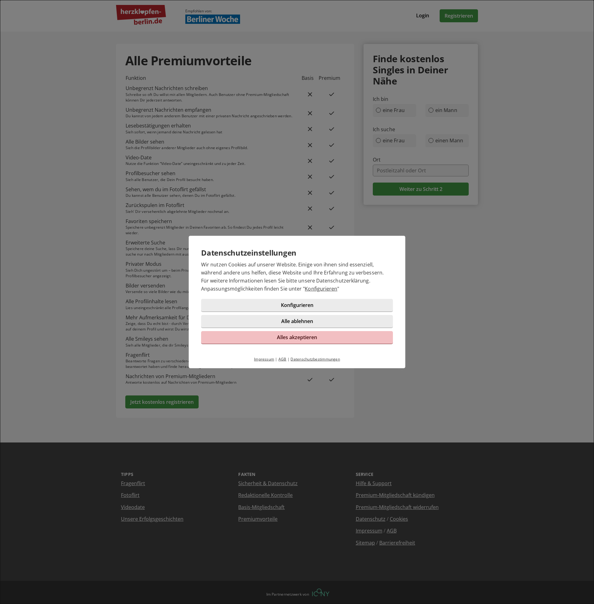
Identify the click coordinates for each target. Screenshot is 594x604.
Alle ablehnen (297, 321)
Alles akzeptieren (297, 337)
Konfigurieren (321, 288)
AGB (282, 359)
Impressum (264, 359)
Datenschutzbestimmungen (315, 359)
